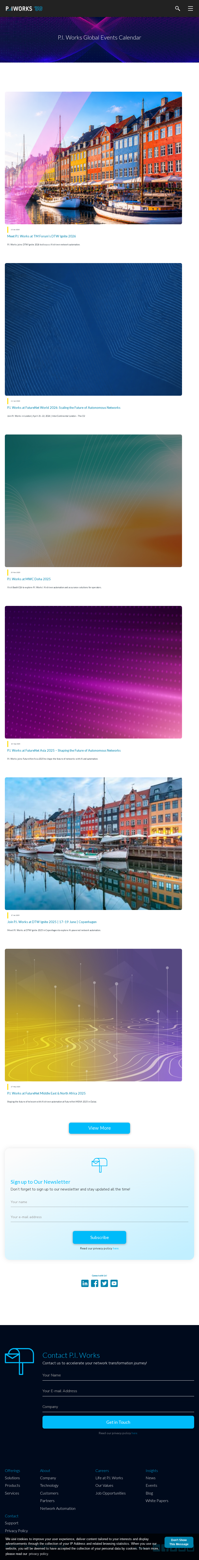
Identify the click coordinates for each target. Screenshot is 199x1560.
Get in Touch (118, 1422)
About (45, 1470)
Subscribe (99, 1237)
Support (11, 1522)
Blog (149, 1493)
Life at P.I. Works (109, 1477)
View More (99, 1128)
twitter (104, 1283)
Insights (152, 1470)
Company (48, 1477)
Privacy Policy (16, 1530)
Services (12, 1493)
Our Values (104, 1485)
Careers (102, 1470)
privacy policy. (39, 1554)
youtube (114, 1283)
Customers (49, 1493)
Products (12, 1485)
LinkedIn (85, 1283)
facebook (94, 1283)
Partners (47, 1500)
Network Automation (57, 1508)
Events (151, 1485)
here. (116, 1248)
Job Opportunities (110, 1493)
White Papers (157, 1500)
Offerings (12, 1470)
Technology (49, 1485)
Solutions (12, 1477)
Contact (11, 1516)
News (151, 1477)
